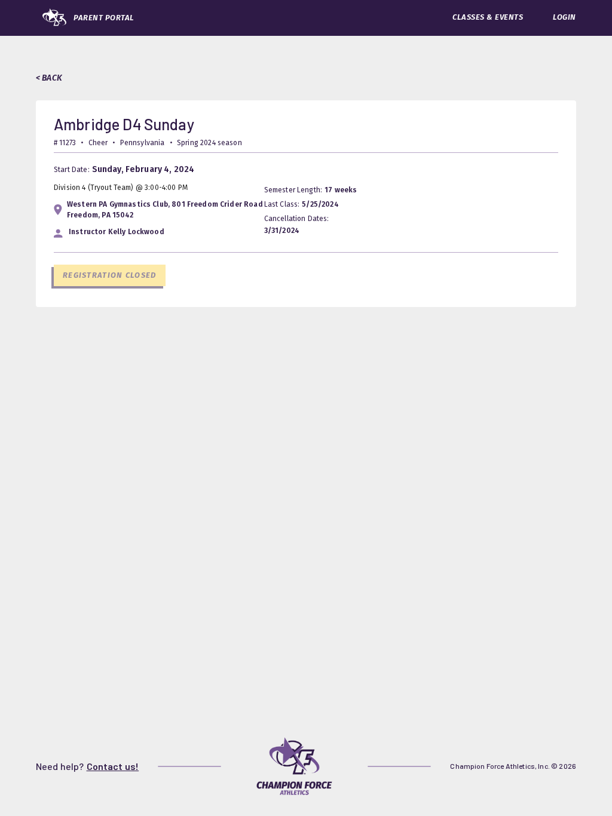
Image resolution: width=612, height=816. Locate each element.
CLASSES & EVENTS (487, 17)
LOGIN (564, 17)
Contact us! (113, 766)
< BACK (49, 78)
